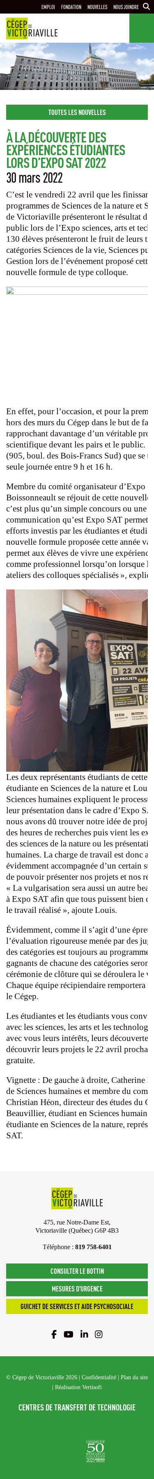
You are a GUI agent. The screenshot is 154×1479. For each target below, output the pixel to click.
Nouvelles (97, 6)
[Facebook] (54, 1334)
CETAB (50, 1427)
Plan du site (134, 1377)
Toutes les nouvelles (77, 112)
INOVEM (64, 1451)
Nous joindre (126, 6)
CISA (107, 1427)
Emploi (48, 6)
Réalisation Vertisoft (78, 1387)
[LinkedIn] (84, 1334)
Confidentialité (99, 1377)
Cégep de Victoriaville (31, 28)
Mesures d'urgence (77, 1288)
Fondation (71, 6)
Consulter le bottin (77, 1270)
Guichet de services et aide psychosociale (77, 1306)
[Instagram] (98, 1334)
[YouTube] (69, 1334)
